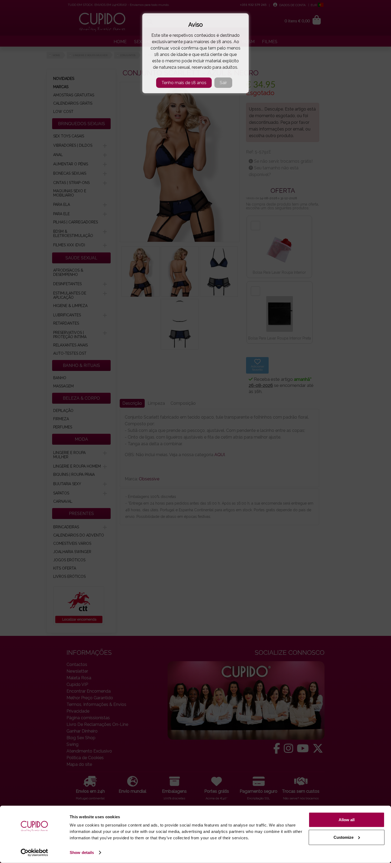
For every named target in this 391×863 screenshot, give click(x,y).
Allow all (347, 819)
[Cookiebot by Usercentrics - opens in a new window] (34, 853)
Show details (82, 852)
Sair (223, 82)
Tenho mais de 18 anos (183, 82)
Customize (343, 837)
